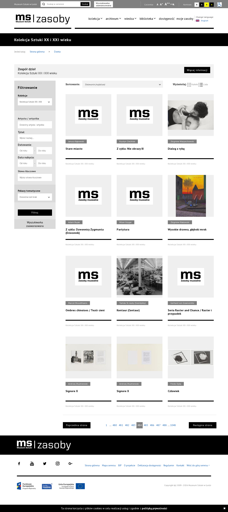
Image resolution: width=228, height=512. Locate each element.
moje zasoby (185, 19)
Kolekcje (22, 95)
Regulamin (169, 465)
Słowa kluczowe (27, 171)
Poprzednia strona (76, 425)
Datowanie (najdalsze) (95, 84)
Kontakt (180, 465)
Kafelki (195, 84)
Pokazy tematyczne (29, 190)
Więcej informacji (197, 70)
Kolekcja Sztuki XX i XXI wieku (31, 102)
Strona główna (37, 51)
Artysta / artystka (28, 118)
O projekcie (129, 465)
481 (121, 425)
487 (158, 425)
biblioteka (146, 19)
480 (115, 425)
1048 (173, 425)
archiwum (112, 19)
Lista (205, 84)
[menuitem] (96, 19)
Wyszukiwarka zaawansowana (103, 4)
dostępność (167, 19)
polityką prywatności (154, 508)
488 (164, 425)
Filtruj (35, 212)
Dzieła (57, 51)
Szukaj (85, 4)
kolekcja (94, 19)
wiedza (129, 19)
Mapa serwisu (109, 465)
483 (133, 425)
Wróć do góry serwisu (198, 465)
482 (127, 425)
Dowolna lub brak (28, 197)
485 (146, 425)
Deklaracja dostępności (149, 465)
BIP (119, 465)
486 (152, 425)
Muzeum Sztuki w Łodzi (25, 4)
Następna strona (202, 425)
